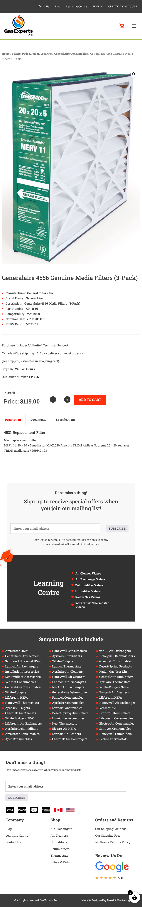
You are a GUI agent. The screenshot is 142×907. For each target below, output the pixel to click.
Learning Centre (76, 6)
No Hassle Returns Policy (112, 842)
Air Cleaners (59, 835)
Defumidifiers (60, 849)
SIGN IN (97, 6)
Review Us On (108, 855)
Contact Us (13, 842)
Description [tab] (13, 419)
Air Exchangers (61, 829)
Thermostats (59, 855)
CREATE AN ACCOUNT (123, 6)
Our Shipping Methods (110, 829)
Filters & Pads (60, 862)
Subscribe (117, 528)
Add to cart (90, 399)
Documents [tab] (38, 419)
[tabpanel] (71, 442)
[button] (134, 26)
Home (6, 53)
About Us (43, 6)
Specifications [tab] (65, 419)
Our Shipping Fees (107, 835)
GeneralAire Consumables (71, 53)
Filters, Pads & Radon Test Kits (32, 53)
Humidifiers (58, 842)
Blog (58, 6)
